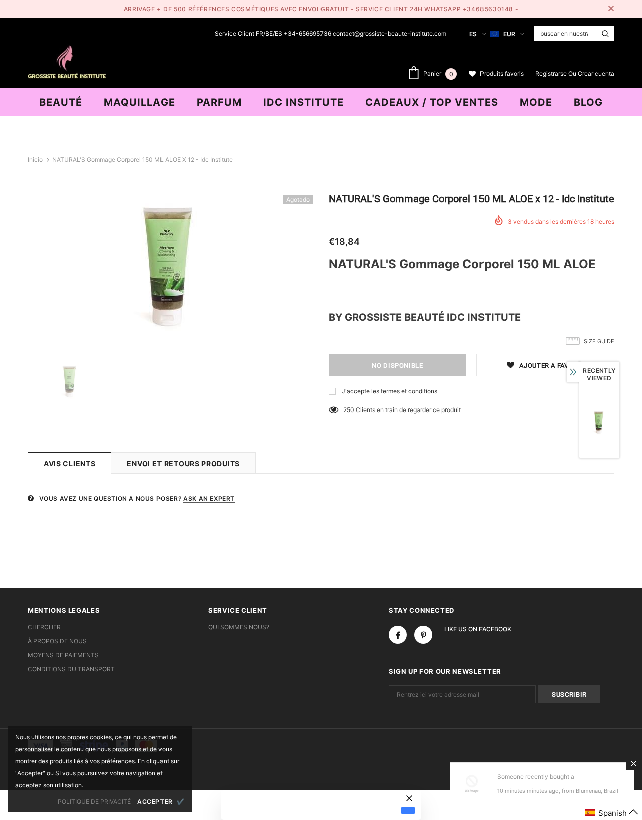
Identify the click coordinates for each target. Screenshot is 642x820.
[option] (170, 266)
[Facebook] (398, 635)
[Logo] (67, 60)
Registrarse (551, 73)
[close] (611, 9)
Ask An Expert (209, 498)
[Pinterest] (423, 635)
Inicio (35, 159)
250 (348, 410)
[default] (408, 810)
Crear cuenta (596, 73)
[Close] (633, 763)
